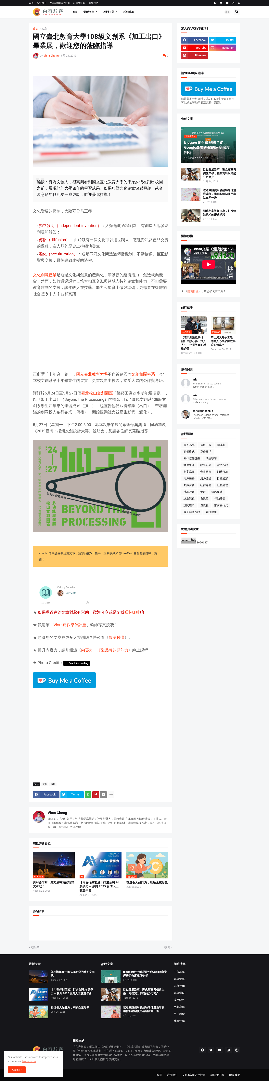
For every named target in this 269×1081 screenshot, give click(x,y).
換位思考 (189, 465)
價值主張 (205, 445)
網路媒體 (217, 491)
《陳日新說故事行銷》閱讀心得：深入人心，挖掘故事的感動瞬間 (193, 343)
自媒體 (204, 498)
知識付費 (189, 485)
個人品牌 (189, 445)
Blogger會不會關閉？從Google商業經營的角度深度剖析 (145, 973)
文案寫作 (189, 471)
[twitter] (221, 3)
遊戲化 (204, 505)
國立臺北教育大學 (92, 374)
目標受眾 (222, 478)
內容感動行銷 (111, 1046)
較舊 (167, 947)
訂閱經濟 (189, 505)
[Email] (103, 794)
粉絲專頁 (128, 11)
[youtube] (227, 3)
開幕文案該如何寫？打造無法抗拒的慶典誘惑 (219, 212)
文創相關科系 (143, 374)
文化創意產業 (45, 275)
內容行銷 (179, 985)
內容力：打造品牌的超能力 (104, 650)
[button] (227, 12)
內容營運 (179, 979)
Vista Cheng (57, 813)
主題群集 (179, 971)
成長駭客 (211, 458)
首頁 (31, 3)
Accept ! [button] (17, 1069)
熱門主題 (108, 11)
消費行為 (222, 471)
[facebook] (215, 3)
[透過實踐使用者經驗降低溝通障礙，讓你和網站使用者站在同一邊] (190, 194)
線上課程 (189, 498)
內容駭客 (80, 1046)
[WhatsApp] (88, 794)
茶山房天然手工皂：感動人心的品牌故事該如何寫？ (223, 341)
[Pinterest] (95, 794)
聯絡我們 (93, 3)
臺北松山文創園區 (97, 393)
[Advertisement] (100, 337)
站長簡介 (42, 3)
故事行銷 (205, 465)
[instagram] (233, 3)
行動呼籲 (219, 498)
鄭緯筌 (119, 1050)
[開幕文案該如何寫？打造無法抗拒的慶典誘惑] (190, 215)
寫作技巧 (205, 451)
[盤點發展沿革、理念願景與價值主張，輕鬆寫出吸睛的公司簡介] (190, 174)
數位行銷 (222, 465)
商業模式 (189, 451)
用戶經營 (189, 478)
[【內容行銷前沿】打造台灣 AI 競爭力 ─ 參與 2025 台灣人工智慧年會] (38, 994)
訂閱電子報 (79, 3)
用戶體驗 (205, 478)
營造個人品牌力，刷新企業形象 (147, 882)
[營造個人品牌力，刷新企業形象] (38, 1012)
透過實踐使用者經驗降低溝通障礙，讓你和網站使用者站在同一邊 (219, 194)
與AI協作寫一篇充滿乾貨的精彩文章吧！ (53, 884)
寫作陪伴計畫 (192, 458)
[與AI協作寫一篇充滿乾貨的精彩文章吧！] (38, 976)
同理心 (221, 445)
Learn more (29, 1061)
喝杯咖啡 (132, 612)
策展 (53, 784)
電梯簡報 (211, 512)
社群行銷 (189, 491)
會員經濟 (205, 471)
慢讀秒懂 (116, 637)
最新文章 (88, 11)
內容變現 (179, 992)
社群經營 (222, 485)
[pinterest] (239, 3)
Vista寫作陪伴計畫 (60, 3)
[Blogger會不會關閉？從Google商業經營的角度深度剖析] (111, 976)
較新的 (35, 947)
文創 (44, 28)
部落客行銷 (221, 505)
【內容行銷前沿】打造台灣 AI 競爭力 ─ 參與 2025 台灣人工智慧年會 (99, 886)
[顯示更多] (111, 794)
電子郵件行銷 (192, 512)
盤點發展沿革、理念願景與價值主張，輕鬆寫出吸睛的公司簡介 (219, 173)
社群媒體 (205, 485)
